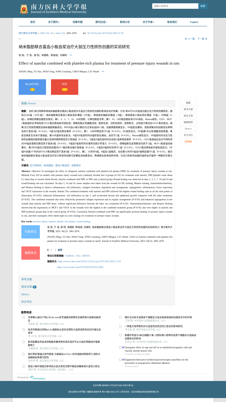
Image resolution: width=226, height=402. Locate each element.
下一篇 (201, 39)
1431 (120, 385)
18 (132, 385)
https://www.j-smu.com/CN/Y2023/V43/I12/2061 (80, 267)
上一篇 (191, 39)
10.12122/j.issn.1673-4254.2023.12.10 (105, 33)
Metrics (25, 294)
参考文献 (26, 279)
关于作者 (148, 22)
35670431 (105, 385)
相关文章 (28, 286)
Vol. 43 (49, 33)
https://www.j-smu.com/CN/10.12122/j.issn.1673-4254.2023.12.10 (89, 261)
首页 (32, 22)
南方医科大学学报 (28, 33)
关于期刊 (53, 22)
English (194, 22)
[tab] (97, 103)
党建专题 (78, 22)
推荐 (60, 250)
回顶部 (188, 141)
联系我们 (172, 22)
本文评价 (26, 301)
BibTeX (86, 256)
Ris (78, 256)
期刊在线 (100, 22)
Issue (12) (60, 33)
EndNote (70, 256)
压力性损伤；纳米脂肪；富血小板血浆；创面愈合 (55, 165)
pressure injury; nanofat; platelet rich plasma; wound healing (61, 221)
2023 (42, 33)
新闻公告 (125, 22)
